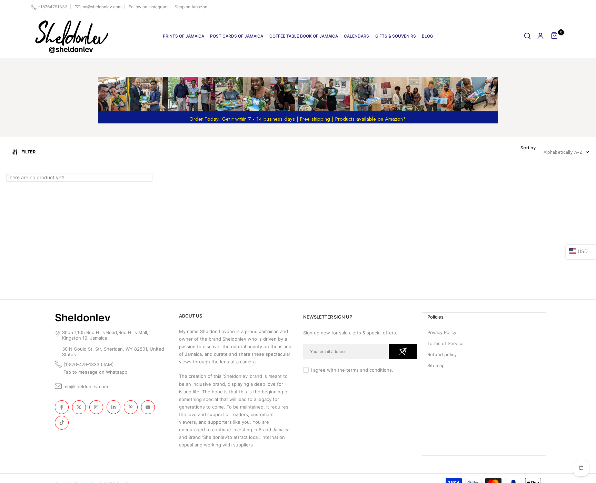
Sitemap (436, 365)
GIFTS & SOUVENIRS (395, 36)
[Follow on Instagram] (96, 407)
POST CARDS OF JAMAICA (236, 36)
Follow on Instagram (148, 6)
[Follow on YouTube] (148, 407)
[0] (554, 36)
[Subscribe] (403, 351)
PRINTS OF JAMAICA (183, 36)
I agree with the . (352, 370)
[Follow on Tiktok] (62, 423)
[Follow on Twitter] (79, 407)
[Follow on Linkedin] (113, 407)
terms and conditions (369, 370)
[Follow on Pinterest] (131, 407)
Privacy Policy (441, 332)
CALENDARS (356, 36)
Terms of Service (445, 343)
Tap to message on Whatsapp (96, 372)
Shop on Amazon (191, 6)
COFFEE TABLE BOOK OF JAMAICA (303, 36)
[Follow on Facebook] (62, 407)
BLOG (427, 36)
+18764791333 (53, 6)
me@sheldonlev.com (101, 6)
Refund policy (442, 354)
